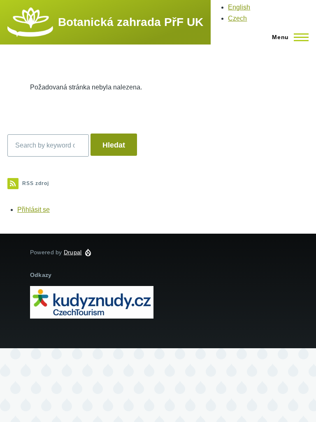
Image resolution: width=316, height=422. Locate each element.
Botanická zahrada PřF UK (130, 22)
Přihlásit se (33, 209)
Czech (237, 18)
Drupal (73, 252)
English (239, 7)
